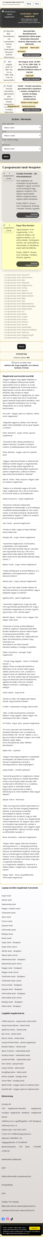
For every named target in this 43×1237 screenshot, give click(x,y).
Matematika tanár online (12, 963)
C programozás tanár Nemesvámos (18, 277)
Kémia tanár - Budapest (11, 1006)
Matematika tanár (9, 904)
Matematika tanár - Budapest (13, 959)
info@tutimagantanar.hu (21, 1134)
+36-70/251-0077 (19, 1130)
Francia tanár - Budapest (12, 985)
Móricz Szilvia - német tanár (13, 1038)
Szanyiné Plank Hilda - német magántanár (19, 1042)
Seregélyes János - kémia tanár (14, 1072)
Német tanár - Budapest (11, 951)
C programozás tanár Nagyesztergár (19, 335)
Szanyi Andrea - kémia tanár (13, 1068)
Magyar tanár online (10, 972)
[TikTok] (11, 1219)
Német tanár (7, 900)
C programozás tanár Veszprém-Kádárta (20, 330)
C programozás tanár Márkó (15, 314)
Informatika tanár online (12, 998)
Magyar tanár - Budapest (12, 968)
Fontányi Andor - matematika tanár (16, 1055)
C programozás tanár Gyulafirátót (17, 327)
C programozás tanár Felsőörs (16, 322)
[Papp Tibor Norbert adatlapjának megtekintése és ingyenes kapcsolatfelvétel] (8, 227)
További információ (32, 55)
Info (28, 1233)
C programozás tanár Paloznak (16, 332)
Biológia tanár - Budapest (12, 1002)
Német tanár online (10, 955)
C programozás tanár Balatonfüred (18, 293)
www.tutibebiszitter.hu (26, 1206)
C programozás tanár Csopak (15, 317)
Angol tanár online (9, 947)
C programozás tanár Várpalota (16, 282)
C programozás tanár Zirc (14, 311)
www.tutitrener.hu (27, 1210)
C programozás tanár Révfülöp (16, 338)
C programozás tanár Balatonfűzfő (18, 309)
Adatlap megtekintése (31, 215)
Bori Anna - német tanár (11, 1034)
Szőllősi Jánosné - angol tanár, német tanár (19, 1021)
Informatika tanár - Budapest (13, 993)
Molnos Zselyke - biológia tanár (14, 1076)
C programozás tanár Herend (16, 324)
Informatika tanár (9, 930)
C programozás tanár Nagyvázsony (18, 285)
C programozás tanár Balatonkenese (18, 303)
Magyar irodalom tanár (11, 908)
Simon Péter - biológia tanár (13, 1081)
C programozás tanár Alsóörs (16, 319)
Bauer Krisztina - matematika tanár (16, 1051)
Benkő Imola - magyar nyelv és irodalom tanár (20, 1085)
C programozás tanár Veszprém (17, 275)
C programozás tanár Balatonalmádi (18, 296)
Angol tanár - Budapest (11, 942)
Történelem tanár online (11, 981)
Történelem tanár (9, 913)
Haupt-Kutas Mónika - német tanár (16, 1025)
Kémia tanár (7, 938)
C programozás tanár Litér (14, 301)
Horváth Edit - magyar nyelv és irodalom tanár (20, 1089)
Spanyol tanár (7, 925)
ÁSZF (3, 1168)
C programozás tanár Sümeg (15, 288)
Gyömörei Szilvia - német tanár (14, 1030)
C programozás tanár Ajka (14, 280)
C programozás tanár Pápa (15, 298)
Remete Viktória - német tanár (14, 1047)
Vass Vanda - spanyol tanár (13, 1064)
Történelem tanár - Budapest (13, 976)
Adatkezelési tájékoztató (11, 1159)
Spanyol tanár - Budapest (12, 989)
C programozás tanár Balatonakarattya (19, 306)
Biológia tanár (7, 934)
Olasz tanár (6, 917)
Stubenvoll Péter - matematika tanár (16, 1059)
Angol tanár (6, 896)
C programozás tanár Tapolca (16, 290)
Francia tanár (7, 921)
